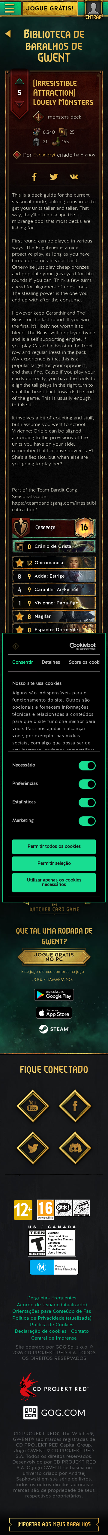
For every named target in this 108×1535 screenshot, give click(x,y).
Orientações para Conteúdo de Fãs (51, 1311)
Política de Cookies (52, 1325)
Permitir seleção (54, 863)
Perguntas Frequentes (51, 1298)
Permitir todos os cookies (54, 847)
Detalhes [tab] (51, 662)
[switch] (87, 784)
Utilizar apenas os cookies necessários (54, 882)
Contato (80, 1331)
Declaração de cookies (41, 1331)
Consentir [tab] (22, 662)
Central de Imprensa (54, 1338)
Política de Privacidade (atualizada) (51, 1318)
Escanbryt (44, 155)
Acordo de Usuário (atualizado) (52, 1305)
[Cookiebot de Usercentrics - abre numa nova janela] (72, 646)
